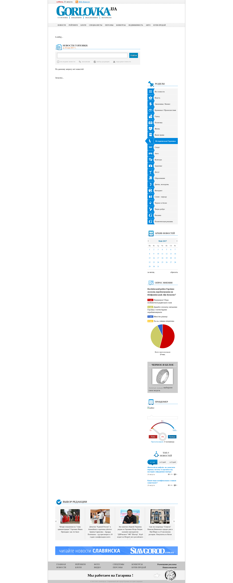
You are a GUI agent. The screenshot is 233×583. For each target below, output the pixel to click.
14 (175, 254)
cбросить (174, 272)
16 (154, 258)
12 (166, 254)
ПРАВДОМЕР (161, 401)
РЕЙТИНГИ (73, 25)
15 (149, 258)
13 (171, 254)
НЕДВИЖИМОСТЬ (136, 25)
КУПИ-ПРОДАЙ (159, 25)
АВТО (148, 25)
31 (158, 266)
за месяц (150, 272)
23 (154, 262)
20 (171, 258)
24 (158, 262)
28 (175, 262)
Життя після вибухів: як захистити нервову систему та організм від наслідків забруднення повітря (161, 469)
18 (162, 258)
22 (149, 262)
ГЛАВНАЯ (61, 564)
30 (154, 266)
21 (175, 258)
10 (158, 254)
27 (171, 262)
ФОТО (97, 564)
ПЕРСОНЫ (109, 25)
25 (162, 262)
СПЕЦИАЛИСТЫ (95, 25)
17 (158, 258)
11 (162, 254)
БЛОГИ (83, 25)
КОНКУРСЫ (121, 25)
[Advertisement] (151, 9)
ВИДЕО (97, 567)
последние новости (67, 61)
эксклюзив (86, 61)
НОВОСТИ (62, 25)
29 (149, 266)
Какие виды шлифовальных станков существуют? (161, 481)
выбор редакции (103, 61)
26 (166, 262)
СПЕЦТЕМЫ (118, 564)
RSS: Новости (84, 1)
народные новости (123, 61)
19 (166, 258)
